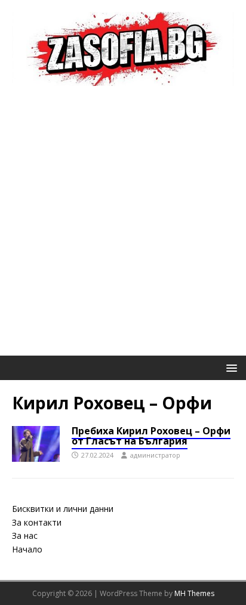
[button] (229, 367)
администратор (155, 454)
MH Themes (194, 593)
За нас (25, 535)
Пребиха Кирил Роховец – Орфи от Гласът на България (151, 436)
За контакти (36, 522)
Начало (27, 549)
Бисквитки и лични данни (62, 508)
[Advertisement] (123, 227)
